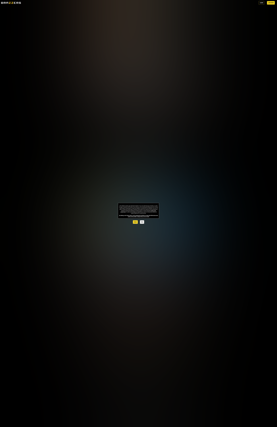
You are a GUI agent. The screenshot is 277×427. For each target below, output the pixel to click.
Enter (135, 222)
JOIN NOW (271, 2)
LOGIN (261, 2)
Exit (142, 222)
